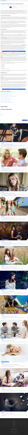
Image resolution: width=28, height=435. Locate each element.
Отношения (14, 423)
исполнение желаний (4, 313)
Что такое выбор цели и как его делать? (6, 93)
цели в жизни (18, 32)
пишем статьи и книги (4, 386)
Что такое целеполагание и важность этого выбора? (7, 92)
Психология (14, 421)
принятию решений (15, 30)
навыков (25, 17)
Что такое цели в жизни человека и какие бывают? (7, 102)
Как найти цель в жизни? (4, 97)
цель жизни (16, 55)
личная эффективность (5, 239)
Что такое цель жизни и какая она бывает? (6, 98)
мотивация (3, 190)
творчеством (23, 53)
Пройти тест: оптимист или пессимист (14, 51)
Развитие (2, 167)
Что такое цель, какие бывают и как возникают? (7, 94)
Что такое (14, 424)
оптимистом (5, 45)
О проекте (14, 433)
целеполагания (10, 18)
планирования (11, 23)
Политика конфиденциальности (14, 432)
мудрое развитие (4, 141)
